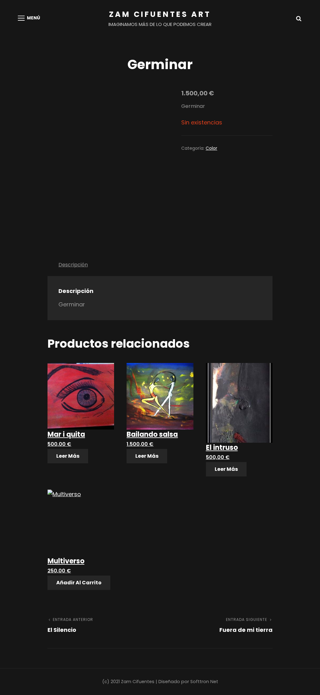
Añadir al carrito (79, 582)
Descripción (73, 264)
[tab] (73, 264)
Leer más (67, 456)
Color (211, 148)
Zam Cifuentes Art (160, 14)
